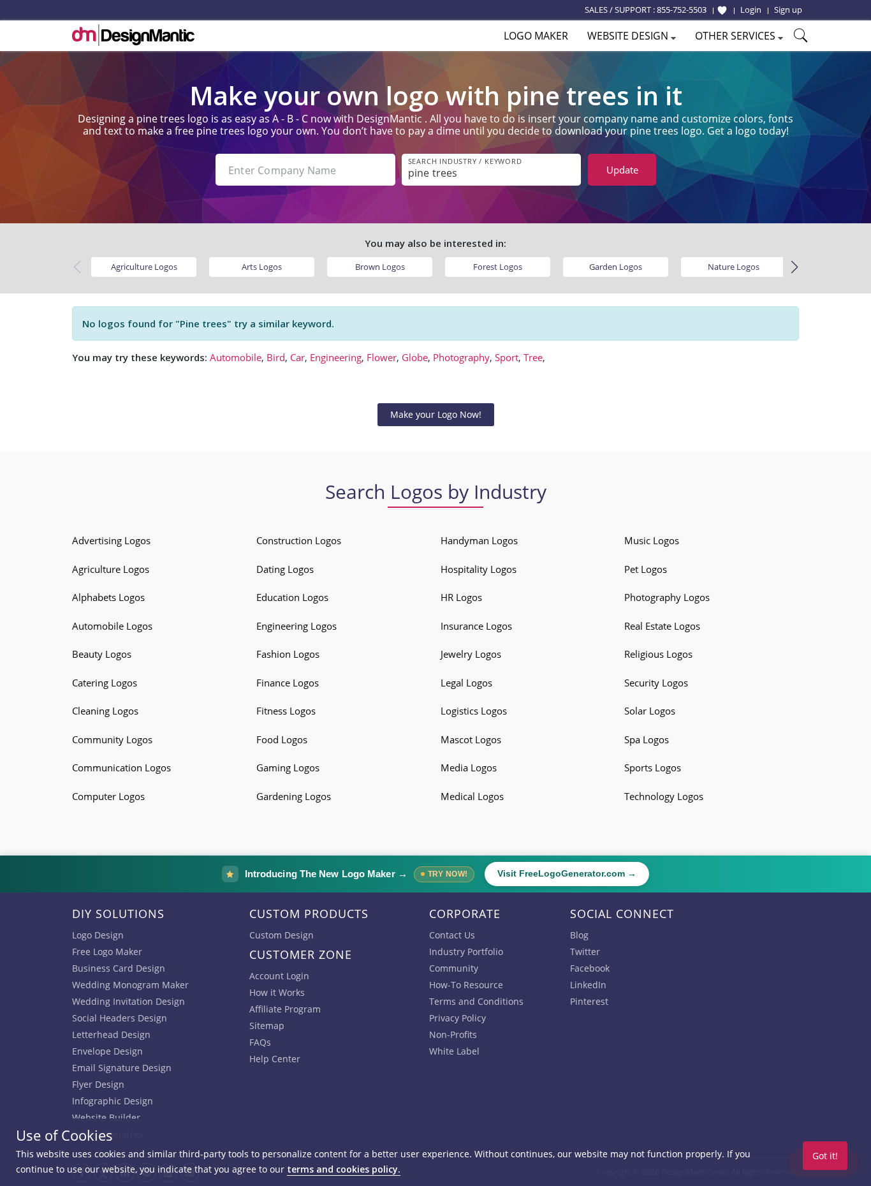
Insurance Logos (476, 625)
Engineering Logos (296, 625)
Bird (276, 357)
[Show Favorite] (722, 10)
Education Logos (292, 597)
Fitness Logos (286, 710)
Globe (415, 357)
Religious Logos (658, 654)
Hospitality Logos (478, 569)
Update (622, 169)
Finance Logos (287, 682)
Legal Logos (466, 682)
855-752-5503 (681, 9)
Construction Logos (298, 540)
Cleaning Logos (105, 710)
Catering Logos (104, 682)
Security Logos (656, 682)
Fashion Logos (287, 654)
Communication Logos (121, 767)
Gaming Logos (287, 767)
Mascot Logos (471, 739)
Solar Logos (649, 710)
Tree (533, 357)
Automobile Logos (112, 625)
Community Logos (112, 739)
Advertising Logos (111, 540)
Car (297, 357)
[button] (794, 267)
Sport (506, 357)
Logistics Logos (474, 710)
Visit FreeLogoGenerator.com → (566, 873)
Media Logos (469, 767)
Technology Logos (663, 796)
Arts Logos (262, 266)
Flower (382, 357)
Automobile (235, 357)
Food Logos (281, 739)
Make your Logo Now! (435, 414)
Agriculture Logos (144, 266)
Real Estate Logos (662, 625)
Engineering (336, 357)
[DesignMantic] (133, 35)
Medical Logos (472, 796)
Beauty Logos (101, 654)
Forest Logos (497, 266)
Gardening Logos (293, 796)
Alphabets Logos (108, 597)
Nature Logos (733, 266)
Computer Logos (108, 796)
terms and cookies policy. (343, 1169)
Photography (461, 357)
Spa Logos (646, 739)
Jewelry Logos (471, 654)
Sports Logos (652, 767)
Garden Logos (615, 266)
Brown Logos (380, 266)
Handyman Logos (479, 540)
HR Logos (461, 597)
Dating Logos (285, 569)
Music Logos (651, 540)
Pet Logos (645, 569)
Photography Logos (667, 597)
